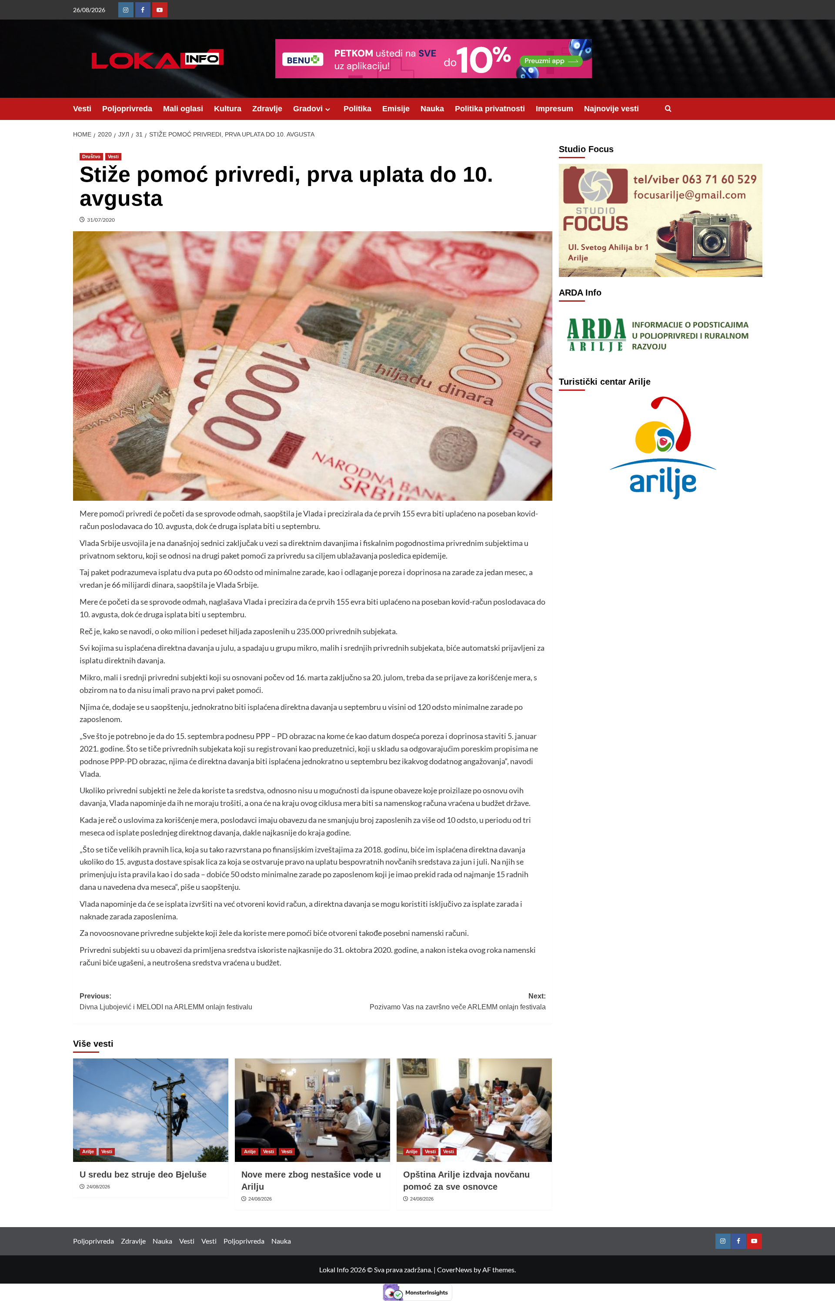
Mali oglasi (183, 108)
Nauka (432, 108)
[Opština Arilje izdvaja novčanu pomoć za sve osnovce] (474, 1110)
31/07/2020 (101, 219)
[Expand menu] (328, 109)
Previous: (166, 1001)
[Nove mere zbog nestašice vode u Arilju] (312, 1110)
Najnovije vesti (611, 108)
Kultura (227, 108)
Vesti (82, 108)
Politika (357, 108)
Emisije (396, 108)
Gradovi (308, 108)
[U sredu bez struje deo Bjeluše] (150, 1110)
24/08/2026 (98, 1186)
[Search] (668, 109)
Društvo (91, 156)
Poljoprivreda (127, 108)
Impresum (554, 108)
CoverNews (454, 1269)
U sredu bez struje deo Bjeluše (143, 1174)
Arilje (88, 1151)
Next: (458, 1001)
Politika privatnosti (490, 108)
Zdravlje (267, 108)
